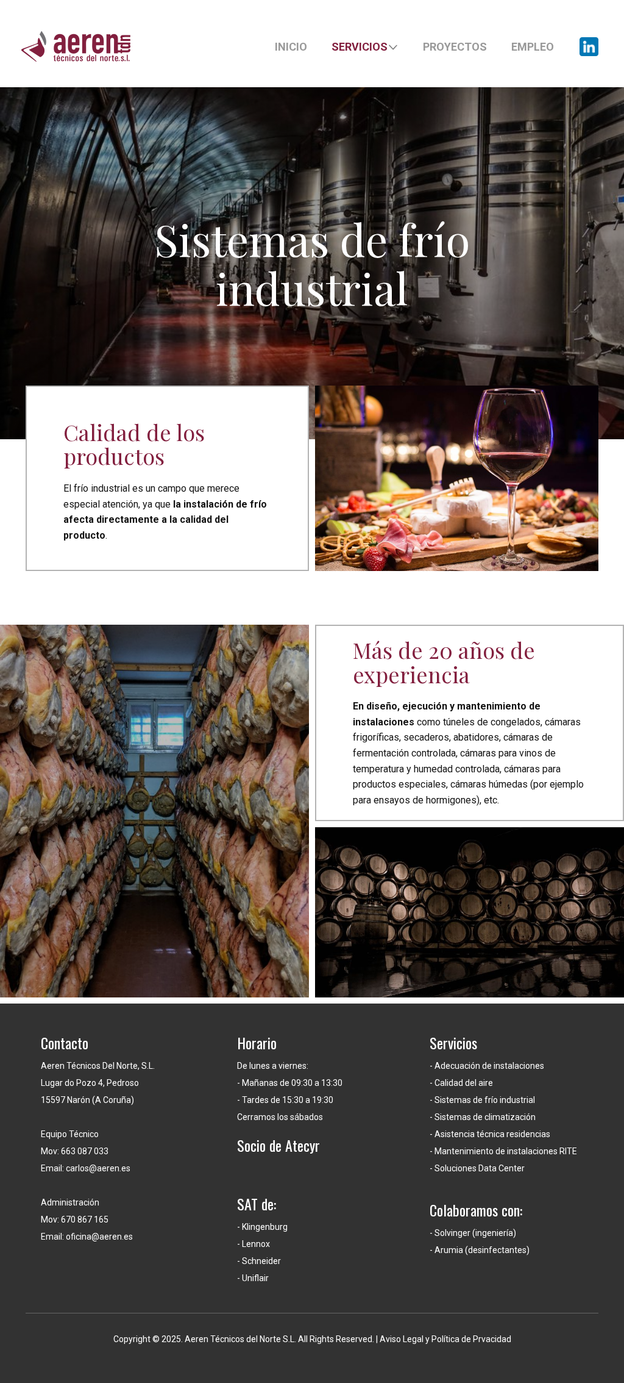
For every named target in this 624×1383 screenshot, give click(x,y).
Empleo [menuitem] (532, 46)
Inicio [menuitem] (291, 46)
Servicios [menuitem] (360, 46)
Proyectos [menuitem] (455, 46)
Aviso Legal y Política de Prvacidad (445, 1339)
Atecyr (302, 1145)
